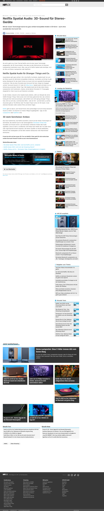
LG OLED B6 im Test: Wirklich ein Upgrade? (13, 433)
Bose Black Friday (8, 500)
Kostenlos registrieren (47, 482)
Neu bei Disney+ (27, 494)
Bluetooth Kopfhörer (8, 488)
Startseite (6, 15)
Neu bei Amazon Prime (28, 489)
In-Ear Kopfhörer (7, 489)
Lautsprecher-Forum (47, 491)
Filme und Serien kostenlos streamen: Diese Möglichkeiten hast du (66, 289)
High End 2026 (42, 0)
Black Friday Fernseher (9, 494)
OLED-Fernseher (8, 485)
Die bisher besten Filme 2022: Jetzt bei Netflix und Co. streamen (22, 145)
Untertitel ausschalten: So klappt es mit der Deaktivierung (66, 281)
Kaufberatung (19, 0)
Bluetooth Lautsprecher (9, 492)
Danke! (63, 485)
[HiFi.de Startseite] (7, 5)
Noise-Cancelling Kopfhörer (10, 491)
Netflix (19, 15)
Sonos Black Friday (8, 498)
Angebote (64, 495)
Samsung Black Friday (9, 503)
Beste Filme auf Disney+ (28, 492)
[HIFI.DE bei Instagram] (74, 1)
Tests (4, 0)
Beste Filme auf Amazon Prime (30, 488)
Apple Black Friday (8, 506)
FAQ (44, 485)
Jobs (63, 486)
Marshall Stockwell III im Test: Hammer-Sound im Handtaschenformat (19, 437)
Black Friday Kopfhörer (9, 495)
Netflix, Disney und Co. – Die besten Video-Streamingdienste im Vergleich (24, 149)
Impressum (76, 510)
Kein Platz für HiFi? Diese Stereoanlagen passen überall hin (66, 236)
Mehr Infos (5, 175)
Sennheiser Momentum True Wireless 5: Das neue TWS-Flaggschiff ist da (58, 431)
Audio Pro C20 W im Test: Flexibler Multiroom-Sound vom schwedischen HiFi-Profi (21, 429)
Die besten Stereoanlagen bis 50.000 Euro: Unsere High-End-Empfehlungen (66, 249)
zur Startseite (10, 169)
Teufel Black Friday (8, 502)
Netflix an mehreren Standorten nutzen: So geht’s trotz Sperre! (66, 276)
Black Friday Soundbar (9, 497)
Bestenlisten (9, 0)
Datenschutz (13, 510)
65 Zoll (8, 483)
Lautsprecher (6, 112)
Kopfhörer (16, 112)
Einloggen (45, 483)
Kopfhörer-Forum (46, 492)
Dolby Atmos (29, 85)
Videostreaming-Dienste (28, 495)
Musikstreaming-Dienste (28, 497)
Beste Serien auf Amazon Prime (30, 486)
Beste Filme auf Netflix (28, 483)
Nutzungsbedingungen (24, 510)
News (14, 0)
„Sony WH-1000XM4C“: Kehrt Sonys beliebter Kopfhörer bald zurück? (57, 435)
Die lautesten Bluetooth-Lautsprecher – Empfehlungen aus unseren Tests (66, 241)
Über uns (64, 483)
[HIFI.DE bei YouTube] (72, 1)
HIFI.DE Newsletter (7, 153)
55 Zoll (5, 483)
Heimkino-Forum (46, 489)
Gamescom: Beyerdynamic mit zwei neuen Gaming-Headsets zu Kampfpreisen (59, 433)
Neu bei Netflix (26, 485)
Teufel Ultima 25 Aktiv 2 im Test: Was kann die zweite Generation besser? (19, 435)
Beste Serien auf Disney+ (29, 491)
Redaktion (64, 482)
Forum (30, 0)
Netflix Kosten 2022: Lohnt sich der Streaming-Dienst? (19, 147)
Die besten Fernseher (9, 482)
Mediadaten (5, 510)
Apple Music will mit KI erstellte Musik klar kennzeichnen (55, 437)
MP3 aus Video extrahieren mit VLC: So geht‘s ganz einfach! (66, 293)
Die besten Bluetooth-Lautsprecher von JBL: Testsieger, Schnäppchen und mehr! (67, 258)
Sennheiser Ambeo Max (40, 122)
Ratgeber (26, 0)
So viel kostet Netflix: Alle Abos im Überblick (65, 272)
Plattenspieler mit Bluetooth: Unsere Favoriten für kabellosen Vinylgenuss (66, 245)
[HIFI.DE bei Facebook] (78, 1)
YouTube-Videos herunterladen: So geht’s (65, 268)
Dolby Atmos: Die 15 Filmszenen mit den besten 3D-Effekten (66, 285)
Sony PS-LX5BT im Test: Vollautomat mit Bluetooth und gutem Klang (18, 431)
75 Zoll (12, 483)
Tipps (63, 494)
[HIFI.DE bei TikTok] (76, 1)
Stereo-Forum (46, 486)
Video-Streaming (13, 15)
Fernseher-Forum (47, 488)
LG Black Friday (7, 505)
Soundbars (6, 486)
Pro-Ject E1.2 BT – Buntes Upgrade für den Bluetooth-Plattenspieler (57, 429)
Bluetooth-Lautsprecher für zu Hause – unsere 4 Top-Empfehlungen (66, 253)
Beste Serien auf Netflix (28, 482)
